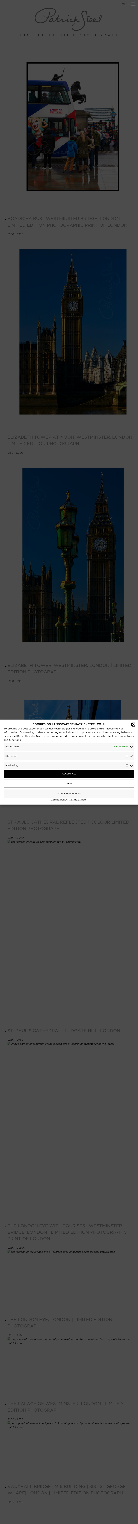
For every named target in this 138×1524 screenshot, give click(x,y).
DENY (69, 784)
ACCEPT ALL (69, 774)
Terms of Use (77, 800)
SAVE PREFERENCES (69, 793)
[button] (133, 724)
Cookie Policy (59, 800)
